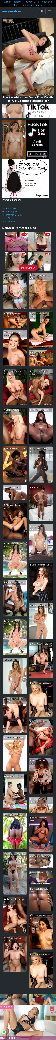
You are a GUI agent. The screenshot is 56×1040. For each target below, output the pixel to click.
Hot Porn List (30, 1)
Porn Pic (6, 218)
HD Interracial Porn (12, 214)
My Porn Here (9, 208)
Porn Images (8, 221)
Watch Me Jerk (9, 211)
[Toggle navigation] (49, 11)
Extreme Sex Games (31, 4)
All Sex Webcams (12, 1)
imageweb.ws (11, 11)
